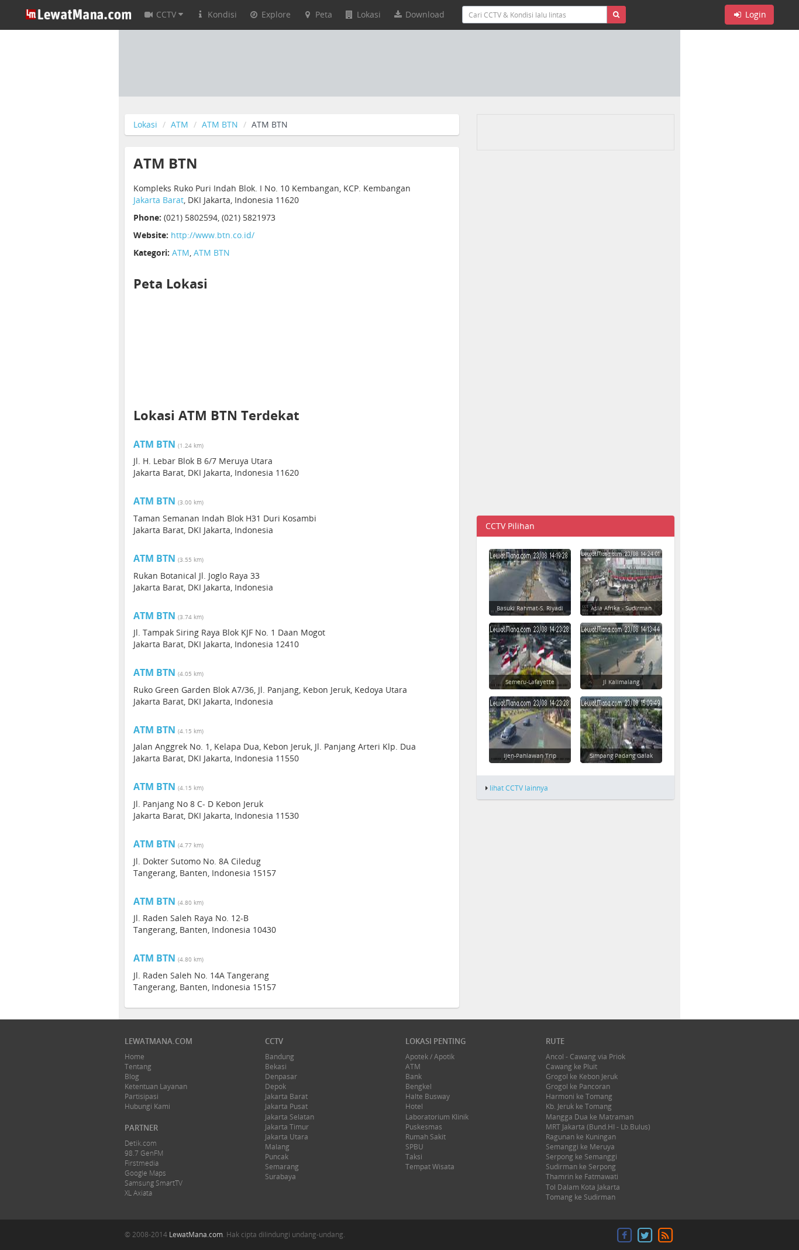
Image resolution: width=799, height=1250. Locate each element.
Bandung (279, 1057)
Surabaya (280, 1177)
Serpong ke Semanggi (581, 1157)
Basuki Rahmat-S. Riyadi (530, 608)
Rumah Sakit (425, 1137)
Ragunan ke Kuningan (581, 1137)
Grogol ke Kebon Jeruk (582, 1076)
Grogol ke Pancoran (578, 1086)
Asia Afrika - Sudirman (621, 608)
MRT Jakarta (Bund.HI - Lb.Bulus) (598, 1127)
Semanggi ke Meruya (580, 1147)
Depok (275, 1086)
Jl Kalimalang (621, 682)
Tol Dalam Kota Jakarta (583, 1187)
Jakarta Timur (287, 1127)
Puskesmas (423, 1127)
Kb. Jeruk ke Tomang (579, 1106)
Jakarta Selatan (289, 1117)
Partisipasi (142, 1096)
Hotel (414, 1106)
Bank (413, 1076)
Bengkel (418, 1086)
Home (134, 1057)
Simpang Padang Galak (621, 755)
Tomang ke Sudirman (580, 1197)
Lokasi (145, 124)
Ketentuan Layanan (156, 1086)
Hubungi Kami (147, 1106)
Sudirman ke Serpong (581, 1167)
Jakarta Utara (286, 1137)
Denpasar (281, 1076)
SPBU (414, 1147)
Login (754, 14)
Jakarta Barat (158, 199)
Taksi (413, 1157)
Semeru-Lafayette (530, 682)
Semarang (282, 1167)
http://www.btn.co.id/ (212, 235)
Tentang (138, 1067)
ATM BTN (220, 124)
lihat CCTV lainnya (519, 787)
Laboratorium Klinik (437, 1117)
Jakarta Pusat (286, 1106)
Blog (132, 1076)
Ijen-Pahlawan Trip (530, 755)
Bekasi (276, 1067)
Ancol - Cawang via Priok (585, 1057)
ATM (179, 124)
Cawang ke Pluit (571, 1067)
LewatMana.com (196, 1234)
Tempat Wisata (429, 1167)
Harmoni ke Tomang (579, 1096)
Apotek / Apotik (429, 1057)
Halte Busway (427, 1096)
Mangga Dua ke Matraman (589, 1117)
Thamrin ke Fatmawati (582, 1177)
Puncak (276, 1157)
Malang (277, 1147)
